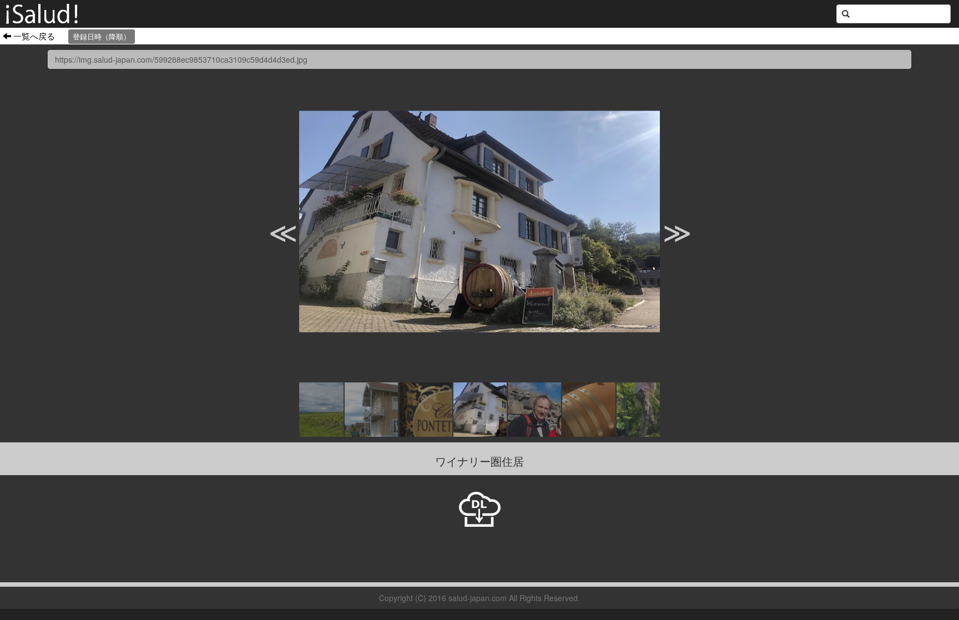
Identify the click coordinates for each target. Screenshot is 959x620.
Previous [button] (274, 221)
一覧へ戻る (33, 35)
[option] (479, 221)
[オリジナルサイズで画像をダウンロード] (480, 507)
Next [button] (668, 221)
